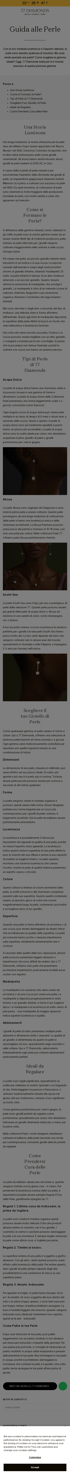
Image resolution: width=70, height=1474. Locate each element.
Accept (35, 1467)
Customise (35, 1457)
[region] (35, 1450)
